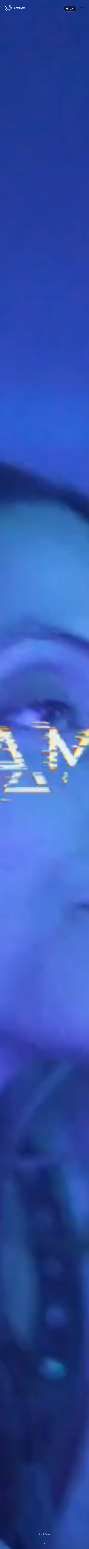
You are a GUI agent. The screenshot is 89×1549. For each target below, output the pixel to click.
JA (71, 8)
